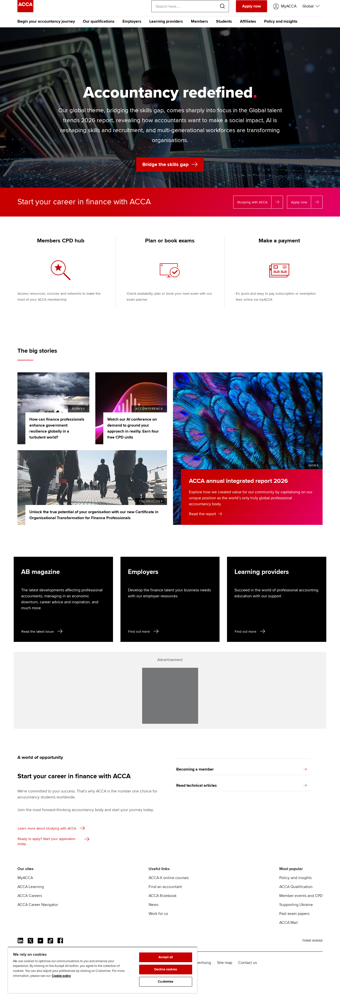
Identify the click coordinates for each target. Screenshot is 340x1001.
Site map (224, 962)
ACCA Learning (30, 886)
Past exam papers (294, 913)
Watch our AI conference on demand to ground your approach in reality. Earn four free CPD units (133, 428)
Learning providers (166, 21)
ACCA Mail (288, 922)
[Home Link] (312, 940)
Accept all (166, 957)
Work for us (158, 913)
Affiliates (248, 21)
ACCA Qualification (296, 886)
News (153, 904)
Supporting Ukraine (296, 904)
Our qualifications (98, 21)
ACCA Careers (29, 895)
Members (199, 21)
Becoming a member (195, 769)
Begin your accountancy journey (46, 21)
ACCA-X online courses (169, 877)
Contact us (247, 962)
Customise (165, 982)
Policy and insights (280, 21)
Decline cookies (165, 969)
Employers (131, 21)
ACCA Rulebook (162, 895)
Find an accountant (165, 886)
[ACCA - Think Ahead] (25, 10)
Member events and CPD (301, 895)
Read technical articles (196, 785)
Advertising (201, 962)
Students (224, 21)
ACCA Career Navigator (37, 904)
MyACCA (25, 877)
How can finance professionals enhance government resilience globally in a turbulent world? (56, 428)
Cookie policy (61, 976)
